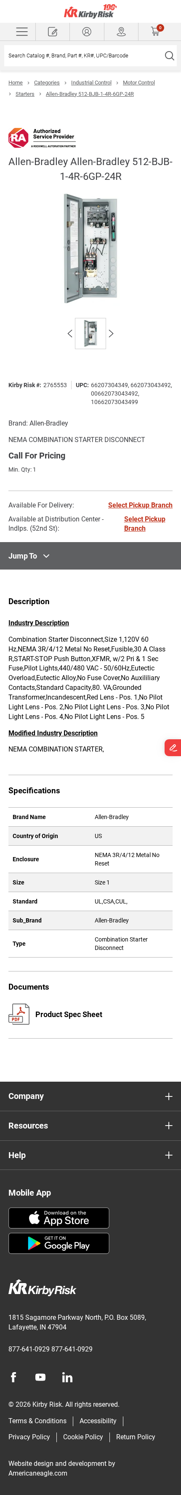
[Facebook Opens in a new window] (13, 1377)
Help (17, 1155)
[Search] (169, 55)
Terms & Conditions (37, 1421)
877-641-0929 (29, 1349)
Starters (25, 94)
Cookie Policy (83, 1437)
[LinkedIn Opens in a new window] (67, 1377)
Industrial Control (91, 82)
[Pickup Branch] (121, 32)
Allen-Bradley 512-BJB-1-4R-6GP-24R (90, 94)
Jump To (22, 555)
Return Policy (135, 1437)
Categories (47, 82)
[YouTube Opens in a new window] (40, 1377)
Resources (28, 1126)
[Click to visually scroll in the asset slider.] (70, 333)
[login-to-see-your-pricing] (87, 32)
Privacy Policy (29, 1437)
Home (15, 82)
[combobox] (83, 55)
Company (26, 1096)
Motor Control (139, 82)
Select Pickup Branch (140, 505)
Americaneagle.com (37, 1473)
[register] (52, 32)
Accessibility (98, 1421)
